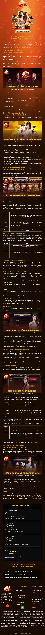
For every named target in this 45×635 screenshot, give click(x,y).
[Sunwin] (22, 3)
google (9, 611)
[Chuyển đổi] (4, 571)
